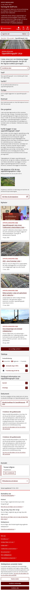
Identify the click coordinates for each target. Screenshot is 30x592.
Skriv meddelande (9, 473)
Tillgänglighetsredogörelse (8, 558)
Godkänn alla (15, 588)
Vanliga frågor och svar (7, 542)
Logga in (18, 29)
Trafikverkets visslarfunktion (8, 548)
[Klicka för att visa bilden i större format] (8, 181)
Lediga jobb (4, 545)
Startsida (3, 38)
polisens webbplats (17, 22)
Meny (27, 29)
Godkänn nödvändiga (15, 583)
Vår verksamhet (5, 552)
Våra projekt (10, 38)
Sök (23, 29)
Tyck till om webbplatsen (7, 529)
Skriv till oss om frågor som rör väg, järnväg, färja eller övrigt (14, 518)
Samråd (4, 383)
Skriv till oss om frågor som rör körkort (11, 507)
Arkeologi (5, 388)
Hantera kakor (15, 579)
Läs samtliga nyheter (14, 349)
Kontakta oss (4, 539)
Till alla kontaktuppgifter (7, 495)
